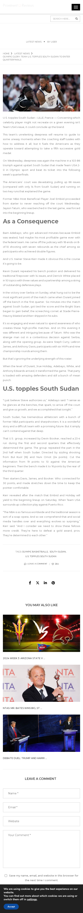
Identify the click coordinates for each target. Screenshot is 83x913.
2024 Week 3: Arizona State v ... (24, 658)
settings (32, 899)
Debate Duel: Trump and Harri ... (25, 758)
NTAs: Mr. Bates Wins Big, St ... (22, 708)
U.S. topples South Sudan (40, 556)
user (54, 41)
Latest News (34, 41)
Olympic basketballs (35, 551)
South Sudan (58, 551)
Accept (11, 906)
